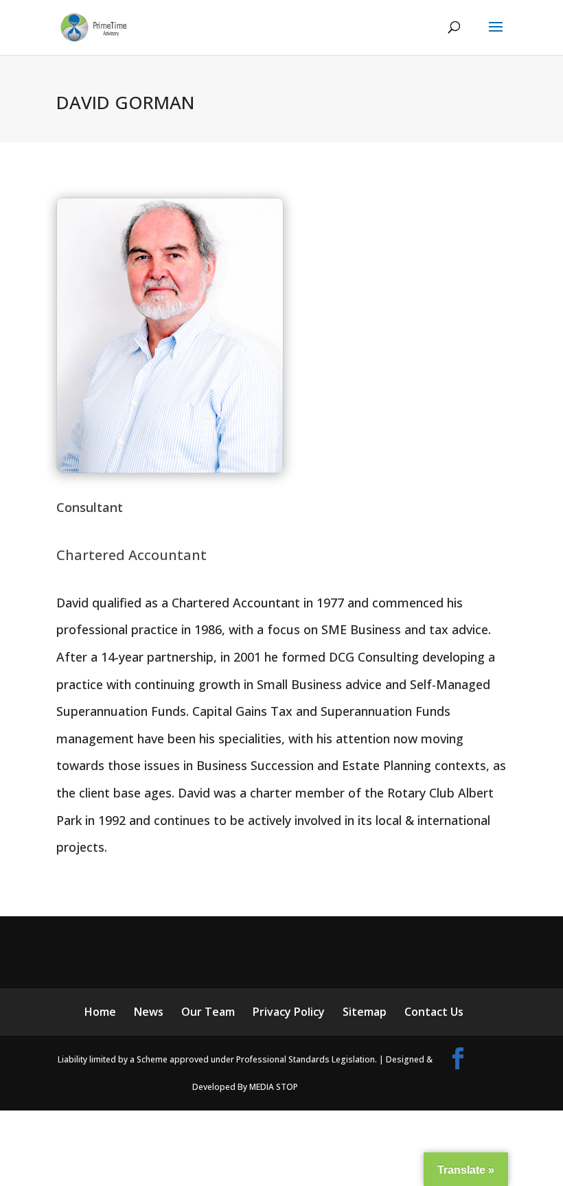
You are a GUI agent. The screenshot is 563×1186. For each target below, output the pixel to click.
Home (100, 1011)
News (148, 1011)
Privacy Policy (289, 1011)
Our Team (208, 1011)
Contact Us (433, 1011)
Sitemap (365, 1011)
